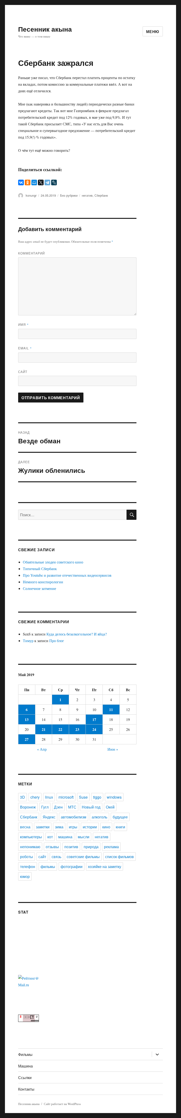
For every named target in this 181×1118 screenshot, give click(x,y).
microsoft (66, 797)
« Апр (42, 749)
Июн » (112, 749)
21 (43, 729)
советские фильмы (83, 856)
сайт (42, 856)
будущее (120, 817)
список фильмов (119, 856)
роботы (26, 856)
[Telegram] (47, 182)
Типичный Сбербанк (40, 568)
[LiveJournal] (54, 182)
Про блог (56, 640)
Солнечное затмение (39, 588)
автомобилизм (73, 817)
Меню (152, 31)
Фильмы (25, 1054)
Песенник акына (45, 29)
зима (59, 827)
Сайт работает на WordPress (62, 1104)
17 (94, 719)
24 (94, 729)
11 (111, 709)
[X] (41, 182)
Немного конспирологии (43, 581)
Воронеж (28, 807)
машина (65, 836)
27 (27, 739)
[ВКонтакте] (21, 182)
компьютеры (31, 836)
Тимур (28, 640)
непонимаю (30, 846)
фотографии (71, 866)
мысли (83, 836)
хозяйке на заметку (104, 866)
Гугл (45, 807)
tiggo (97, 797)
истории (90, 827)
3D (22, 797)
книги (120, 827)
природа (91, 846)
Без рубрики (69, 195)
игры (73, 827)
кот (50, 836)
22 (60, 729)
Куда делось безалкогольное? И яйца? (76, 633)
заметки (42, 827)
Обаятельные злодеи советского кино (53, 561)
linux (49, 797)
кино (106, 827)
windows (114, 797)
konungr (31, 195)
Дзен (58, 807)
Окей (110, 807)
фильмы (48, 866)
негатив (87, 195)
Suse (83, 797)
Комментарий (31, 253)
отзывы (52, 846)
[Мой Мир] (34, 182)
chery (35, 797)
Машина (25, 1066)
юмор (25, 876)
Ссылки (25, 1077)
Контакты (26, 1089)
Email (25, 348)
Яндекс (49, 817)
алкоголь (99, 817)
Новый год (91, 807)
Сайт (22, 371)
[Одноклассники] (27, 182)
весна (25, 827)
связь (56, 856)
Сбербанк (101, 195)
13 (27, 719)
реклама (111, 846)
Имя (23, 324)
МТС (72, 807)
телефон (27, 866)
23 (77, 729)
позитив (71, 846)
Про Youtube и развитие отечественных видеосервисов (67, 575)
